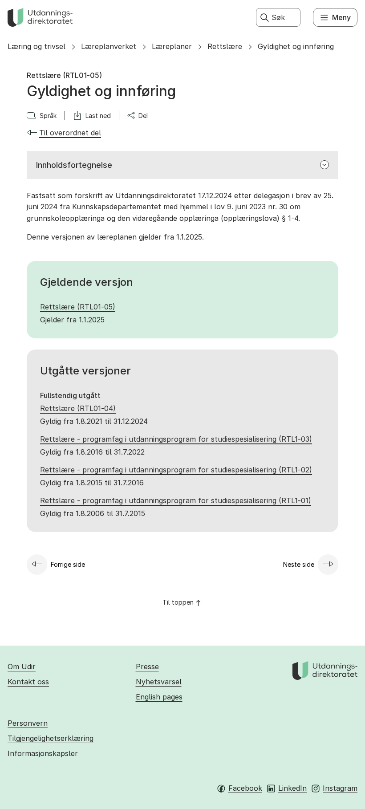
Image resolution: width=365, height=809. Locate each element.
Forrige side (68, 564)
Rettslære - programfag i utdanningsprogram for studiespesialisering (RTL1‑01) (175, 500)
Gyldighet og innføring (296, 46)
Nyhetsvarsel (159, 681)
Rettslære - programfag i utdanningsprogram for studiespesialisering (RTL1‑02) (176, 469)
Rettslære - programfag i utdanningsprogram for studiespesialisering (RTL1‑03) (176, 439)
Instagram (340, 788)
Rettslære (224, 46)
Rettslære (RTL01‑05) (77, 306)
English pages (159, 696)
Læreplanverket (108, 46)
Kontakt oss (28, 681)
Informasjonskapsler (43, 753)
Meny (341, 17)
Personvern (28, 723)
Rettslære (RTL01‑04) (78, 408)
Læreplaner (172, 46)
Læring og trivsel (36, 46)
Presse (147, 666)
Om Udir (22, 666)
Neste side (298, 564)
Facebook (245, 788)
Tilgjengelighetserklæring (50, 738)
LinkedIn (292, 788)
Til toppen (178, 602)
